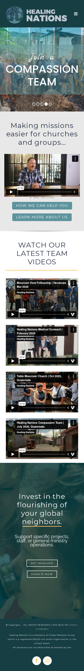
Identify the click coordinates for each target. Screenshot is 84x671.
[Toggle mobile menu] (76, 14)
